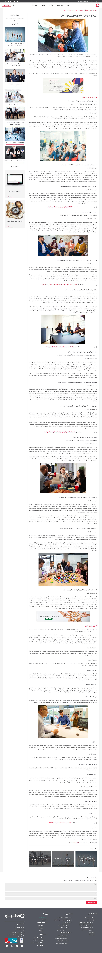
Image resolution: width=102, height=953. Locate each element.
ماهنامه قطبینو (40, 925)
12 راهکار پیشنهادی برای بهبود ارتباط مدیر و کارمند (60, 207)
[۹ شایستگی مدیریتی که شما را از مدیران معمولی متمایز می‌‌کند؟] (15, 70)
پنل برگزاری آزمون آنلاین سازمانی (15, 191)
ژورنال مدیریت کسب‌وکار (39, 937)
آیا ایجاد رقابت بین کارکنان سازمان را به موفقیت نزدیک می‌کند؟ (60, 432)
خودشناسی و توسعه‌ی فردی (62, 925)
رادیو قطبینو (41, 930)
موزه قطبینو (44, 920)
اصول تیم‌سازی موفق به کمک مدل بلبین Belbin (61, 823)
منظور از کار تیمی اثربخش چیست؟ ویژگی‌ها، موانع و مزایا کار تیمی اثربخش (59, 284)
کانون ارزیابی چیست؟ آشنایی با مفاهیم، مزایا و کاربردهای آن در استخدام (39, 859)
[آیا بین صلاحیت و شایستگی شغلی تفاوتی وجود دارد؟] (15, 147)
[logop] (97, 5)
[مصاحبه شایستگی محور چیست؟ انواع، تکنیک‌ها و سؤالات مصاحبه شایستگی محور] (15, 50)
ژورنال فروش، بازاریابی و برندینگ (37, 942)
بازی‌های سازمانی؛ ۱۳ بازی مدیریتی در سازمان (73, 10)
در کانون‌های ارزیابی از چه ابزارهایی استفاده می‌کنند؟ (15, 142)
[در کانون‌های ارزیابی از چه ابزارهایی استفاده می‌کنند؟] (15, 128)
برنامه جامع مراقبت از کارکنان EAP (85, 925)
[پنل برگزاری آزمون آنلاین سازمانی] (15, 171)
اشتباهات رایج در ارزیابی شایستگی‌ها (15, 104)
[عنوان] (7, 946)
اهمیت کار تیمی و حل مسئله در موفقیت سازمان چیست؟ (59, 347)
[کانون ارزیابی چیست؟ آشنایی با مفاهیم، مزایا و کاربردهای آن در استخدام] (15, 108)
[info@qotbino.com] (23, 932)
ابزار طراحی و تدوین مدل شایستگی (14, 221)
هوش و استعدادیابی (63, 927)
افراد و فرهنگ (88, 10)
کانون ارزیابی (70, 842)
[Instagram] (13, 1)
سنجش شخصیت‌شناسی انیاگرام (61, 943)
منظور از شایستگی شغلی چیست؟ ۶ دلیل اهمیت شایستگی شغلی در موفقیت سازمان (86, 859)
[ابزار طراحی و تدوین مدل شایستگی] (15, 201)
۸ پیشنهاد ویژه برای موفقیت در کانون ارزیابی (63, 859)
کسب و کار (94, 10)
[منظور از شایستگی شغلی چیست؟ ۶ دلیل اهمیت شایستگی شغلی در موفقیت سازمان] (15, 28)
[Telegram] (15, 1)
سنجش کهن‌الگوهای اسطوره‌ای (61, 941)
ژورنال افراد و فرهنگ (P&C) (38, 940)
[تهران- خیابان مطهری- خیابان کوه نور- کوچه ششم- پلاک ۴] (23, 936)
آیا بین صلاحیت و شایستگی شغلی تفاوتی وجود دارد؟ (15, 160)
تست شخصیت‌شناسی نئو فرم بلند (61, 938)
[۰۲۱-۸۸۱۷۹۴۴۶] (23, 928)
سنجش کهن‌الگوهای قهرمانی (62, 936)
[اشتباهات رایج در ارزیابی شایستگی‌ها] (15, 90)
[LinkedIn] (17, 1)
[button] (14, 5)
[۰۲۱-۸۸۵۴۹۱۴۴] (23, 930)
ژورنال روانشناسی (40, 945)
